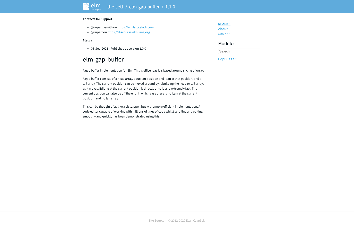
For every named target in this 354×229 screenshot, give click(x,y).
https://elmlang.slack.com (136, 27)
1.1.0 (170, 6)
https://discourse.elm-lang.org (129, 32)
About (223, 29)
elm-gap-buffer (144, 6)
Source (224, 34)
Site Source (156, 220)
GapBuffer (227, 59)
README (224, 24)
